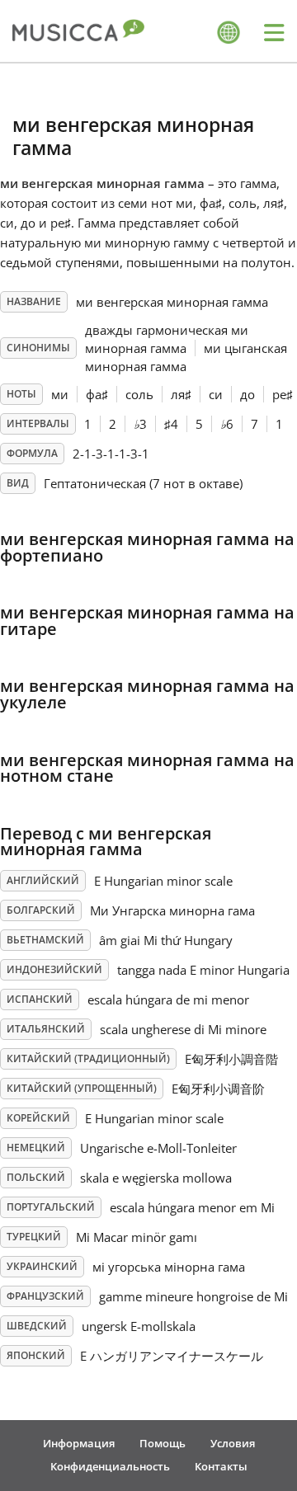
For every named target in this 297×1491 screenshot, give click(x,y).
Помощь (162, 1443)
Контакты (221, 1466)
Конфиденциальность (110, 1466)
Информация (79, 1443)
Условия (232, 1443)
